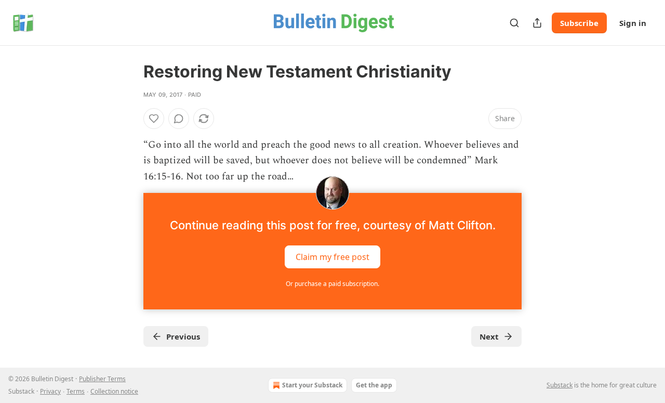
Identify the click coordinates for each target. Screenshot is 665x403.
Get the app (374, 385)
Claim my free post (332, 257)
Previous (183, 336)
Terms (75, 391)
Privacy (50, 391)
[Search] (514, 22)
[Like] (153, 118)
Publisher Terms (102, 378)
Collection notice (114, 391)
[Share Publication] (537, 22)
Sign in (632, 23)
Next (489, 336)
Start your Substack (312, 385)
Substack (560, 385)
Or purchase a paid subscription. (332, 283)
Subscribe (579, 23)
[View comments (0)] (178, 118)
